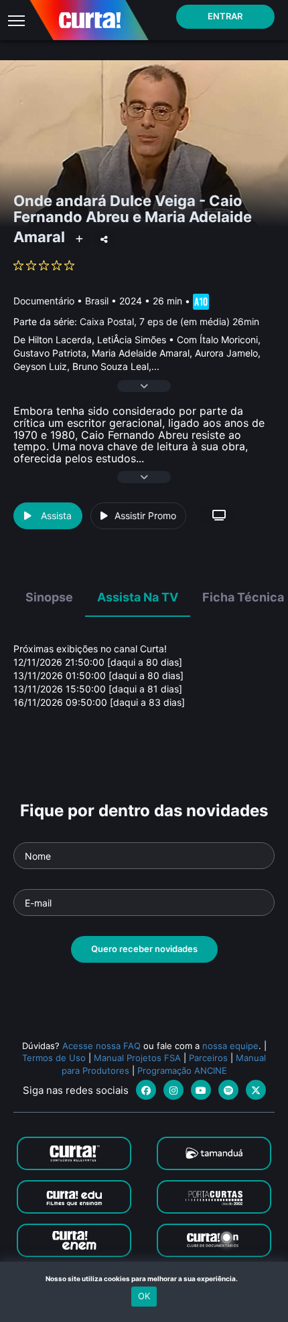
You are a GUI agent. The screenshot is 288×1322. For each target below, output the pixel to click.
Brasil (97, 300)
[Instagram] (173, 1090)
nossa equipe (230, 1045)
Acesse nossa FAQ (101, 1045)
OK (144, 1296)
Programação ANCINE (182, 1070)
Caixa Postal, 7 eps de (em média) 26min (169, 321)
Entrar (225, 16)
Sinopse (49, 597)
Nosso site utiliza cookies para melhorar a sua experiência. (144, 1278)
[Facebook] (146, 1090)
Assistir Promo (145, 515)
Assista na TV (137, 597)
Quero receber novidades (144, 948)
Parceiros (208, 1057)
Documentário (43, 300)
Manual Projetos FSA (137, 1057)
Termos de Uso (54, 1057)
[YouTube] (201, 1090)
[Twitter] (256, 1090)
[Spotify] (228, 1090)
